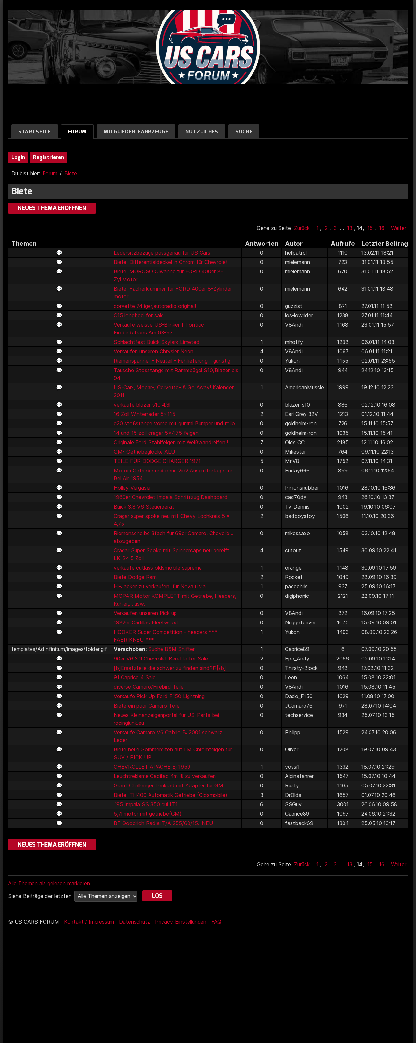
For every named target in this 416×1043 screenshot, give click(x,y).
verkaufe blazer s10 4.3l (142, 404)
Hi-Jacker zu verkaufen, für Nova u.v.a (160, 586)
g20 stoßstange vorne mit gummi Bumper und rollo (174, 423)
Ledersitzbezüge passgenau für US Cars (162, 252)
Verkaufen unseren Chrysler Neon (153, 351)
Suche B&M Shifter (171, 649)
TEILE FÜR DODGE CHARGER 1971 (157, 461)
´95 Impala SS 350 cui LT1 (146, 804)
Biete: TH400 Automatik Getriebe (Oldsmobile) (170, 795)
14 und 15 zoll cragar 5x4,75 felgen (156, 433)
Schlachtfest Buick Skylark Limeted (157, 342)
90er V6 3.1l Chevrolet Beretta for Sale (161, 658)
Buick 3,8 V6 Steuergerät (144, 506)
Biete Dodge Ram (135, 577)
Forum (77, 131)
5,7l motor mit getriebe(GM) (148, 814)
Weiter (398, 228)
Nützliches (201, 131)
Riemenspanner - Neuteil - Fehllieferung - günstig (172, 361)
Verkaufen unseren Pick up (145, 613)
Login (18, 157)
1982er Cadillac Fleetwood (146, 622)
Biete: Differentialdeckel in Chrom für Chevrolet (171, 262)
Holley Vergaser (132, 487)
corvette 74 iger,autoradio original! (155, 306)
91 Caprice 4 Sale (135, 677)
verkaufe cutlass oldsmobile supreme (158, 567)
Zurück (302, 228)
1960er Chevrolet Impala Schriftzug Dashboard (171, 497)
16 (381, 228)
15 (370, 228)
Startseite (34, 131)
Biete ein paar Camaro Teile (147, 705)
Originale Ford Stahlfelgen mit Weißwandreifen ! (171, 442)
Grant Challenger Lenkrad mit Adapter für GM (168, 785)
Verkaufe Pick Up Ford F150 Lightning (159, 696)
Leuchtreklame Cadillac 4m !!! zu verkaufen (165, 776)
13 (349, 228)
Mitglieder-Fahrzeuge (136, 131)
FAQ (216, 921)
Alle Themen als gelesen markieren (49, 883)
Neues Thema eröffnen (52, 208)
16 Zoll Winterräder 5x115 (144, 414)
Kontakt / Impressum (89, 921)
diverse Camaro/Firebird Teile (149, 687)
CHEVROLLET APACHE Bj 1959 (152, 766)
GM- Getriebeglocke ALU (144, 451)
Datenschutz (134, 921)
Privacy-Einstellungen (180, 921)
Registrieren (48, 157)
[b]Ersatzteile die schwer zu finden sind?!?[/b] (170, 668)
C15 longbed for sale (139, 315)
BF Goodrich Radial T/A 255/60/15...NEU (163, 823)
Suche (244, 131)
